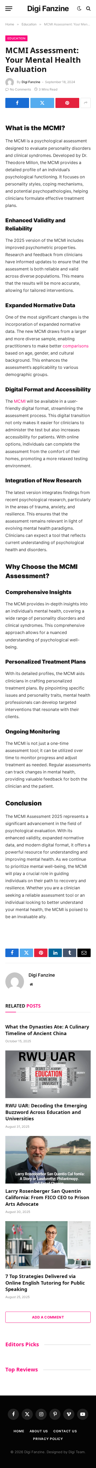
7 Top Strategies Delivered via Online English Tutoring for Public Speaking (45, 1282)
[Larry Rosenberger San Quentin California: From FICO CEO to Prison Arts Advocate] (48, 1160)
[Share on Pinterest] (67, 103)
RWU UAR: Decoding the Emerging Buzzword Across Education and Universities (46, 1112)
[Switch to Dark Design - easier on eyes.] (79, 8)
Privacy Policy (48, 1439)
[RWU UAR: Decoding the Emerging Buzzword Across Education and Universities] (48, 1074)
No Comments (20, 89)
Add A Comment (48, 1317)
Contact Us (65, 1431)
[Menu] (8, 9)
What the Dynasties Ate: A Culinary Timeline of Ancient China (47, 1029)
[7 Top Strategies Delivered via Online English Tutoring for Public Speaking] (48, 1245)
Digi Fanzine (31, 82)
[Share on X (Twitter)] (42, 103)
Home (19, 1431)
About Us (39, 1431)
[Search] (88, 9)
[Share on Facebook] (17, 103)
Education (16, 38)
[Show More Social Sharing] (86, 103)
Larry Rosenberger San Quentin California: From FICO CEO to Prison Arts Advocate (47, 1197)
